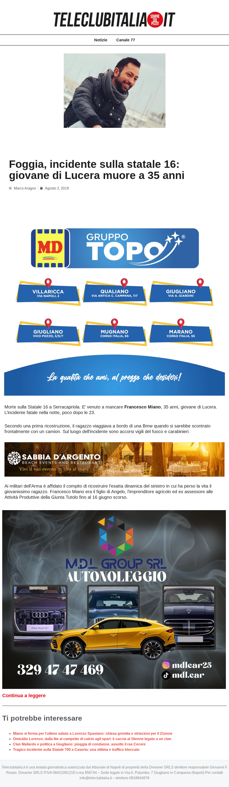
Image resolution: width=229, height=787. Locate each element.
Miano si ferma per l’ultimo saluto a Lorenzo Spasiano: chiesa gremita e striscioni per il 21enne (92, 733)
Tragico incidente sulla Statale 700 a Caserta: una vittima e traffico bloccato (76, 749)
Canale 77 (125, 40)
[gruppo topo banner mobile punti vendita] (114, 307)
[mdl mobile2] (114, 599)
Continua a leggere (24, 695)
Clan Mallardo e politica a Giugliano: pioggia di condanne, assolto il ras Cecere (79, 744)
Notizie (100, 40)
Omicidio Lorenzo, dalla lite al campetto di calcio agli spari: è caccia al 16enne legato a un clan (92, 739)
